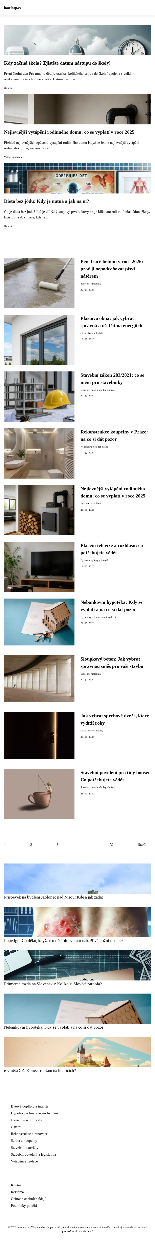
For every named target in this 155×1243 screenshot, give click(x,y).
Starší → (144, 845)
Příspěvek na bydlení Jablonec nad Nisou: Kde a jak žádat (53, 897)
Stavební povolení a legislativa (98, 390)
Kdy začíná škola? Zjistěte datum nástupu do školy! (57, 63)
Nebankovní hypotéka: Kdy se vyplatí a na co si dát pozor (53, 1027)
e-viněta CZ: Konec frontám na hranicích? (40, 1070)
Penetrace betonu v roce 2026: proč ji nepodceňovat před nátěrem (112, 269)
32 (112, 845)
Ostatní (8, 88)
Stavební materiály (91, 283)
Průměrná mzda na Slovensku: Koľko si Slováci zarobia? (53, 983)
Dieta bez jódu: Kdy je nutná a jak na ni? (46, 201)
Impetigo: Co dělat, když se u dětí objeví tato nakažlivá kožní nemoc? (63, 940)
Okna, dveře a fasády (92, 333)
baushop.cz (12, 8)
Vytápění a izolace (14, 157)
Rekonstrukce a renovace (94, 446)
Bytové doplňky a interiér (95, 560)
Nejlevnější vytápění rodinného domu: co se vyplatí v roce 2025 (69, 132)
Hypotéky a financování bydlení (98, 617)
